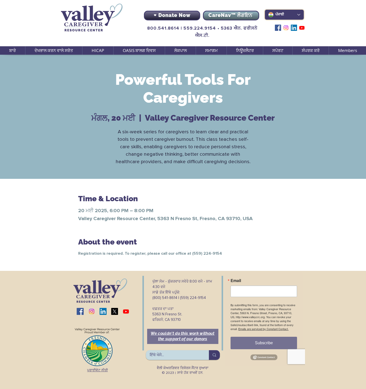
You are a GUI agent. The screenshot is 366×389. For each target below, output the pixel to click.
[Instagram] (286, 28)
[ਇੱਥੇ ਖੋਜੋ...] (214, 355)
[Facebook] (278, 28)
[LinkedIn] (294, 28)
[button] (53, 50)
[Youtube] (302, 28)
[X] (114, 311)
